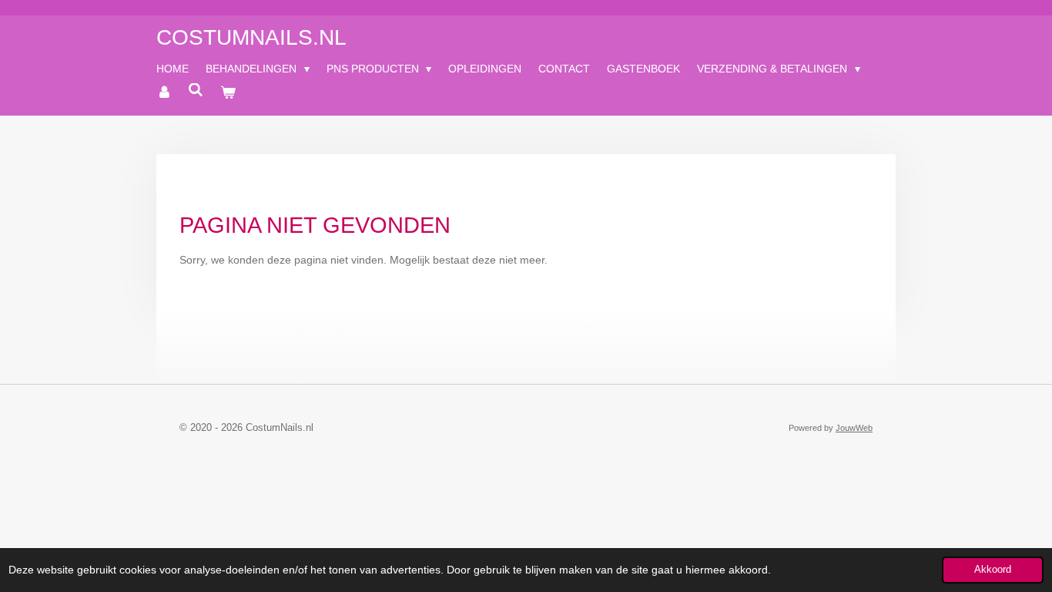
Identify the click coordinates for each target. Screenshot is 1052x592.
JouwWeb (854, 427)
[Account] (164, 92)
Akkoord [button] (992, 569)
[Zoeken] (196, 90)
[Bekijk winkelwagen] (228, 92)
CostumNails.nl (251, 37)
